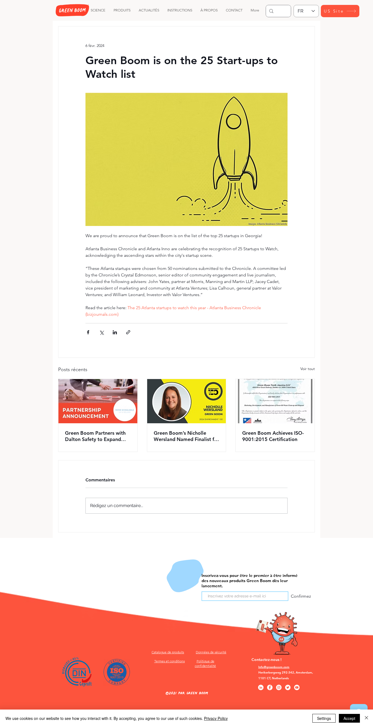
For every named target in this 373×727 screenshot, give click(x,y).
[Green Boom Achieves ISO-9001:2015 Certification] (275, 401)
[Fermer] (366, 718)
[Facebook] (270, 687)
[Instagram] (279, 687)
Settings (324, 718)
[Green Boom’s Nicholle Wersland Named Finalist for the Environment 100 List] (186, 401)
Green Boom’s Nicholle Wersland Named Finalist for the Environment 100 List (186, 436)
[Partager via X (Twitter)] (101, 332)
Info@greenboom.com (273, 667)
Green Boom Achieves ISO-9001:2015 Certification (273, 436)
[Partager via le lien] (128, 332)
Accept (349, 718)
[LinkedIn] (261, 687)
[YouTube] (297, 687)
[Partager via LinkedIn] (114, 332)
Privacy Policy (216, 718)
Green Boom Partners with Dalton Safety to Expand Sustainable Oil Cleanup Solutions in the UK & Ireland (98, 436)
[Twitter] (288, 687)
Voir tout (307, 368)
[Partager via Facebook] (88, 332)
